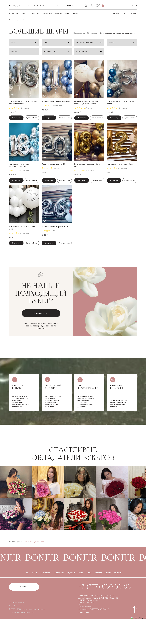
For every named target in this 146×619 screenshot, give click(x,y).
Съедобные (47, 14)
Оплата (116, 14)
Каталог (70, 5)
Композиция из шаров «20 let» (55, 164)
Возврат (98, 573)
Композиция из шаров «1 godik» (56, 101)
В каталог (24, 586)
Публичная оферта (16, 602)
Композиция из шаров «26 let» (55, 226)
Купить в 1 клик (32, 118)
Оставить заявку (41, 313)
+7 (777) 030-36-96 (36, 5)
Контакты (133, 14)
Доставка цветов (15, 20)
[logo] (15, 5)
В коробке (34, 14)
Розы (17, 14)
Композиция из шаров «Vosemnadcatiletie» (19, 165)
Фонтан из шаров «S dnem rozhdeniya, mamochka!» (86, 102)
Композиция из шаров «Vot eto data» (121, 102)
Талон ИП (12, 606)
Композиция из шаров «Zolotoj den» (88, 165)
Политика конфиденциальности (21, 612)
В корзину (16, 118)
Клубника (58, 14)
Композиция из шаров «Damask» (121, 164)
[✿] (97, 5)
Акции (67, 14)
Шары (75, 14)
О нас (124, 14)
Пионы (24, 14)
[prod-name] (24, 79)
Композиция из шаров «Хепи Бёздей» (22, 227)
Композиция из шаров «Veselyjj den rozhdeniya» (23, 102)
